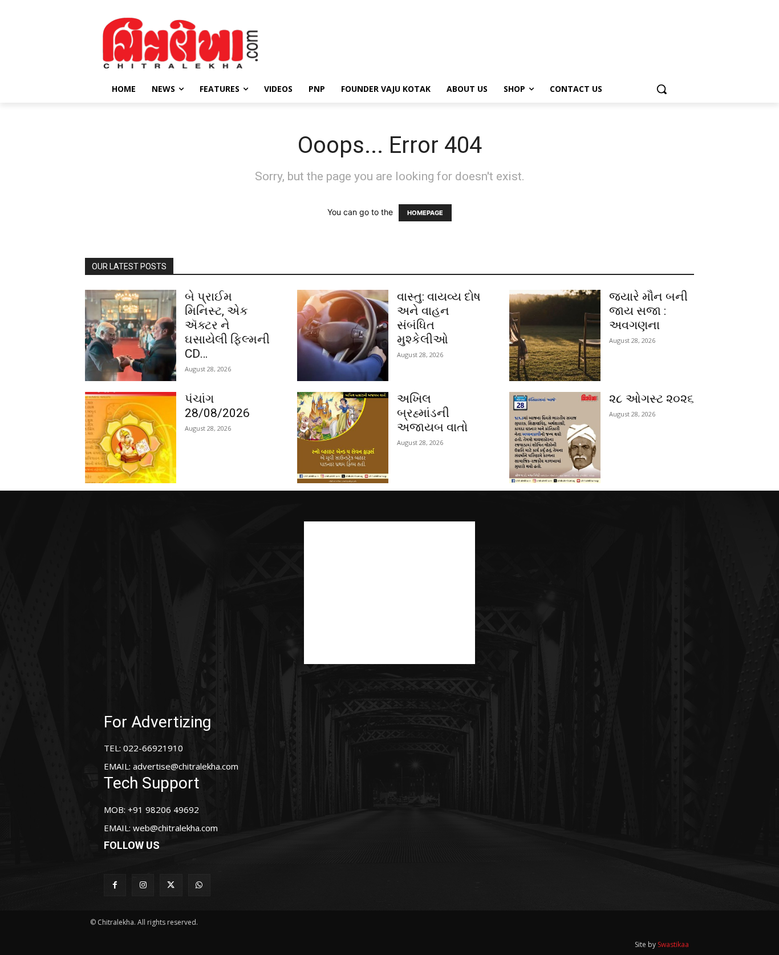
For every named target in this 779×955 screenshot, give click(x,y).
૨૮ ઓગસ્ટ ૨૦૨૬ (651, 399)
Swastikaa (673, 944)
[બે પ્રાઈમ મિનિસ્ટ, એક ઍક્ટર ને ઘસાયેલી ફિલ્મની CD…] (130, 335)
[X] (171, 885)
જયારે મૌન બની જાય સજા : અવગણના (648, 311)
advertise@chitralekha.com (185, 766)
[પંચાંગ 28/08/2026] (130, 437)
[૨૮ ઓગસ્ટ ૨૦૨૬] (555, 437)
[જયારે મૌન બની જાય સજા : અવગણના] (555, 335)
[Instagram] (143, 885)
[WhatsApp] (199, 885)
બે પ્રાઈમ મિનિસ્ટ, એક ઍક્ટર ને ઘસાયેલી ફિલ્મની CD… (227, 325)
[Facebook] (115, 885)
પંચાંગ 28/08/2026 (217, 406)
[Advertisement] (485, 41)
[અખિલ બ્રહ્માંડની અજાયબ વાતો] (342, 437)
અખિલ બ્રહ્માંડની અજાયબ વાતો (432, 413)
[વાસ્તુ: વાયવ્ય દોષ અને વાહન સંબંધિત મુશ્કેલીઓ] (342, 335)
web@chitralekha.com (175, 827)
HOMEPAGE (425, 213)
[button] (661, 89)
